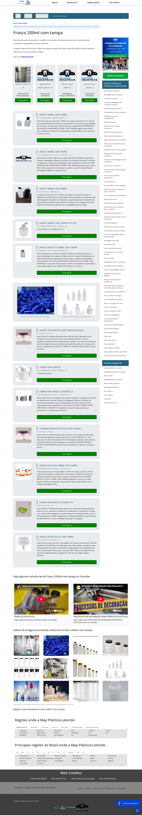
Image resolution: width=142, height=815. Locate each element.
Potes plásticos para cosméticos (115, 231)
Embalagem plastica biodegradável (110, 117)
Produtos (72, 2)
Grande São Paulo (77, 727)
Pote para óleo (109, 258)
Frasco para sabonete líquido (113, 325)
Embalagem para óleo (20, 27)
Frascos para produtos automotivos (111, 177)
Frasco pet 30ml (109, 344)
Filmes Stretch (27, 57)
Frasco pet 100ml (110, 340)
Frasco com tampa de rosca (113, 303)
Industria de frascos (110, 199)
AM (78, 752)
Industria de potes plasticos (113, 213)
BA (59, 752)
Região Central (22, 727)
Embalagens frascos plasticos (114, 266)
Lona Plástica (108, 395)
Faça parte (121, 788)
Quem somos (93, 2)
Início (81, 788)
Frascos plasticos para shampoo (115, 185)
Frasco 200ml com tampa (112, 296)
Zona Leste (64, 727)
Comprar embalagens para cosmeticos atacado (113, 103)
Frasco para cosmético (56, 27)
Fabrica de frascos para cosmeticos (112, 127)
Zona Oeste (44, 727)
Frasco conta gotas (110, 307)
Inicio (55, 2)
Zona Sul (54, 727)
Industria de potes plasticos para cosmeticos (115, 218)
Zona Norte (33, 727)
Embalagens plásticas (111, 387)
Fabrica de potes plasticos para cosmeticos (114, 145)
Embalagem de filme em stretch (114, 372)
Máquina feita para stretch (113, 380)
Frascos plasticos (110, 182)
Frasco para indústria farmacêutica (111, 320)
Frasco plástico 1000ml (112, 348)
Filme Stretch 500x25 (38, 778)
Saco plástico (108, 391)
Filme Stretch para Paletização (83, 778)
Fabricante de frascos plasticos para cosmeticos (114, 190)
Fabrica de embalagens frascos (114, 270)
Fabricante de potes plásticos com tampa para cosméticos (114, 287)
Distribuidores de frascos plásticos (112, 275)
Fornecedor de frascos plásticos (115, 292)
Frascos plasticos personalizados (115, 195)
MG (22, 752)
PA (83, 752)
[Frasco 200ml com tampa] (23, 74)
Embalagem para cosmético (113, 95)
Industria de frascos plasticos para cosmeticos (114, 208)
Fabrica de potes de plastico (113, 136)
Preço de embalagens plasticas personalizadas (114, 235)
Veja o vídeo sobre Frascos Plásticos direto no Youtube (35, 620)
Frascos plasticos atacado (113, 248)
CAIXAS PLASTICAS (110, 403)
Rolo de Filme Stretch (108, 778)
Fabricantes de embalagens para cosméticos (115, 161)
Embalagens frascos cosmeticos (38, 27)
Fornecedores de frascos (112, 166)
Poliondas (107, 399)
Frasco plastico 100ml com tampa (115, 352)
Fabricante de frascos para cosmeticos (113, 155)
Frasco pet (107, 336)
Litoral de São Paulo (92, 727)
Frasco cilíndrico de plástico (113, 299)
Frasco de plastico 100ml (112, 311)
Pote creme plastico (110, 223)
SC (43, 752)
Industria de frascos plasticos (114, 203)
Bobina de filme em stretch (113, 368)
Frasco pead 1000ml (111, 332)
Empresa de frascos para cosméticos (112, 281)
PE (54, 752)
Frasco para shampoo (111, 329)
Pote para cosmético (92, 27)
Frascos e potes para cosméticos (115, 356)
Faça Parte (114, 2)
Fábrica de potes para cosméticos (75, 27)
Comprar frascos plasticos (113, 108)
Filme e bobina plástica (111, 383)
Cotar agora (23, 100)
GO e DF (70, 752)
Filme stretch (108, 376)
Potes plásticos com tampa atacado (113, 253)
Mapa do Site (110, 788)
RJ (17, 752)
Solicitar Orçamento (115, 76)
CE (64, 752)
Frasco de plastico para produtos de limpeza (115, 171)
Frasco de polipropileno (112, 315)
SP (33, 752)
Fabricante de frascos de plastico (115, 150)
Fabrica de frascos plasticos (113, 132)
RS (48, 752)
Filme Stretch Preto (58, 778)
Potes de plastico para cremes (114, 227)
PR (38, 752)
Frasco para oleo (109, 244)
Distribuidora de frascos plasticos (115, 112)
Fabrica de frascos (110, 122)
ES (28, 752)
